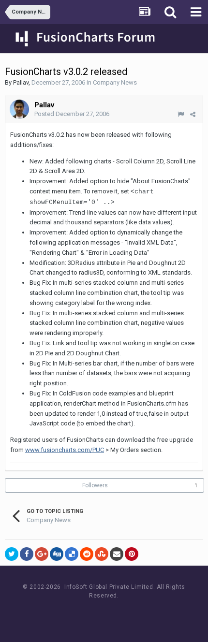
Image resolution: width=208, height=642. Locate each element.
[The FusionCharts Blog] (73, 614)
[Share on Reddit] (86, 554)
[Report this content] (181, 114)
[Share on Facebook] (26, 554)
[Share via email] (116, 554)
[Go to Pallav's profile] (19, 109)
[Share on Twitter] (11, 554)
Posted (71, 113)
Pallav (21, 82)
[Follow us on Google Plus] (138, 614)
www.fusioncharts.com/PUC (64, 449)
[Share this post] (192, 114)
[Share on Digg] (56, 554)
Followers (95, 485)
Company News (115, 82)
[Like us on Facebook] (95, 614)
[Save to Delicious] (71, 554)
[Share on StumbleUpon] (101, 554)
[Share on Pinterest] (131, 554)
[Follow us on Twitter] (116, 614)
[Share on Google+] (41, 554)
